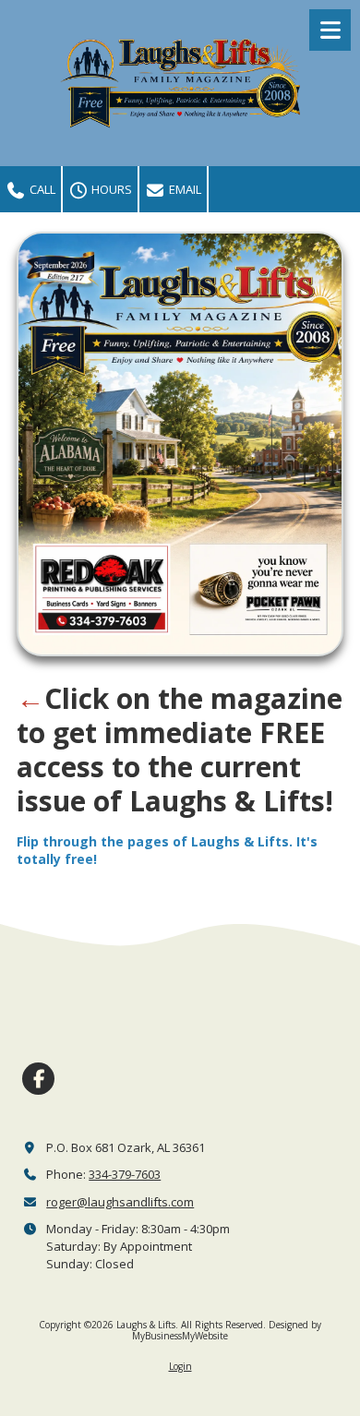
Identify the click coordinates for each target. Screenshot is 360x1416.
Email (183, 189)
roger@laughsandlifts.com (120, 1202)
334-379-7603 (125, 1174)
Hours (110, 189)
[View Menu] (330, 30)
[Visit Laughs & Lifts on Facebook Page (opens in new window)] (38, 1078)
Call (41, 189)
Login (180, 1366)
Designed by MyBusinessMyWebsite (226, 1330)
